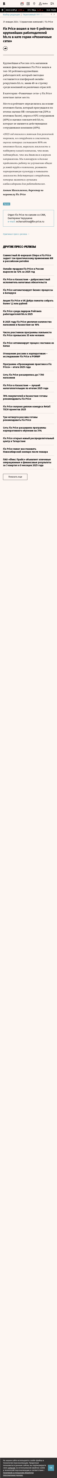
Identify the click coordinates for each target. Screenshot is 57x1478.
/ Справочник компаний (30, 22)
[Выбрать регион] (34, 3)
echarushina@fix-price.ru (30, 221)
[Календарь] (22, 3)
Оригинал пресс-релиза (15, 234)
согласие (11, 1468)
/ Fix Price (48, 22)
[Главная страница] (4, 3)
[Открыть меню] (52, 3)
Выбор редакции (11, 14)
